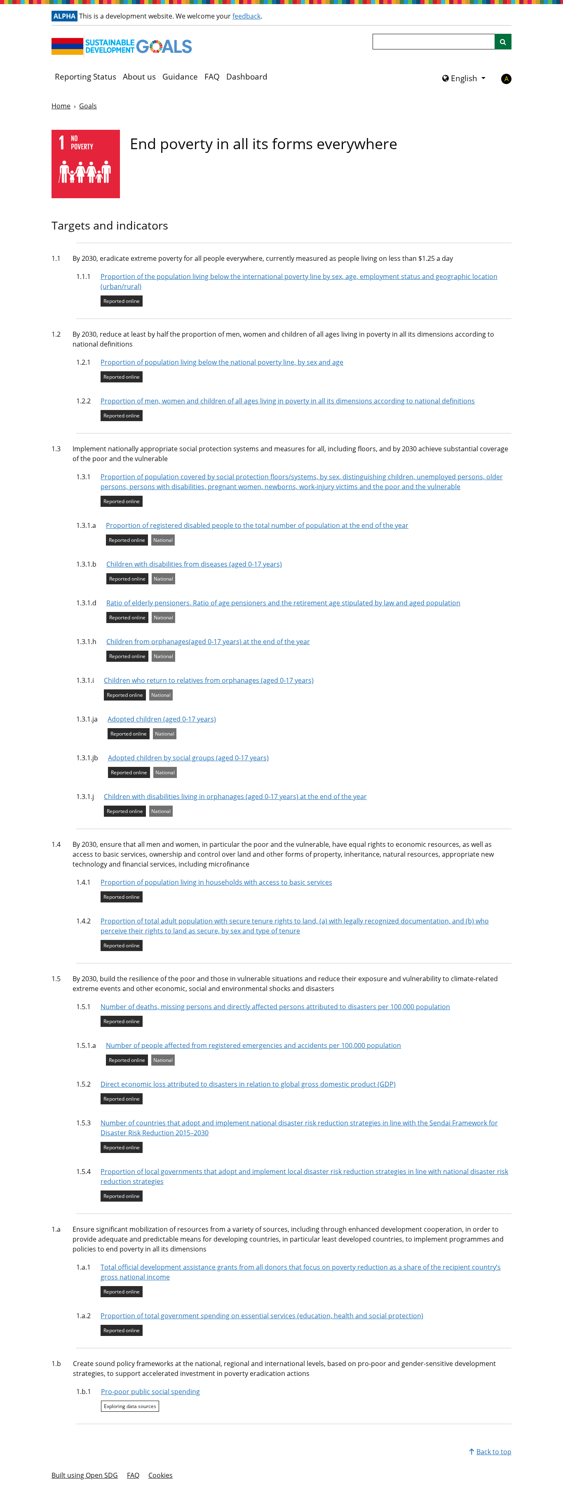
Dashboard (246, 76)
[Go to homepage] (124, 46)
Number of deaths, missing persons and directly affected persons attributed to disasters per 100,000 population (275, 1006)
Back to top (493, 1451)
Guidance (180, 76)
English (464, 78)
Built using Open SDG (85, 1475)
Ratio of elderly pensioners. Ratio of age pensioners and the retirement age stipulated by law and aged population (283, 602)
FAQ (212, 76)
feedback (246, 16)
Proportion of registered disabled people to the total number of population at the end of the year (257, 525)
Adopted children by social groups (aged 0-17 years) (188, 757)
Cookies (160, 1475)
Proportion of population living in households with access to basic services (216, 882)
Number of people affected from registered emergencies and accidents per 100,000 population (253, 1045)
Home (61, 105)
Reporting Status (85, 76)
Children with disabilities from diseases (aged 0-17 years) (194, 564)
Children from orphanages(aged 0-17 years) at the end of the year (208, 641)
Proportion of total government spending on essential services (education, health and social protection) (262, 1315)
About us (139, 76)
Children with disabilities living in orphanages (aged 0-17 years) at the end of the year (235, 796)
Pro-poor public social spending (150, 1391)
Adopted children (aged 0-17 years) (162, 719)
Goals (88, 105)
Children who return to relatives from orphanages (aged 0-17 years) (209, 680)
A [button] (506, 78)
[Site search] (503, 41)
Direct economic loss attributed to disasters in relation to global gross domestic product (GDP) (248, 1084)
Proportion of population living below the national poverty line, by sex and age (222, 362)
